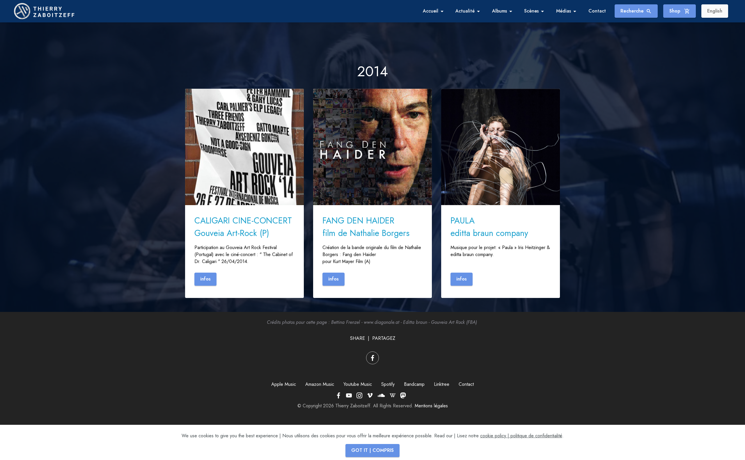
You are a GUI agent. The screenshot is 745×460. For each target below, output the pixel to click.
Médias (563, 11)
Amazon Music (319, 384)
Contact (597, 11)
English (714, 11)
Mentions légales (431, 405)
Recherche (632, 11)
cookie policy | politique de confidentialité (521, 435)
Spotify (388, 384)
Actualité (465, 11)
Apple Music (283, 384)
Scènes (531, 11)
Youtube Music (357, 384)
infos (205, 279)
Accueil (430, 11)
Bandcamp (414, 384)
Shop (675, 11)
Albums (499, 11)
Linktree (441, 384)
